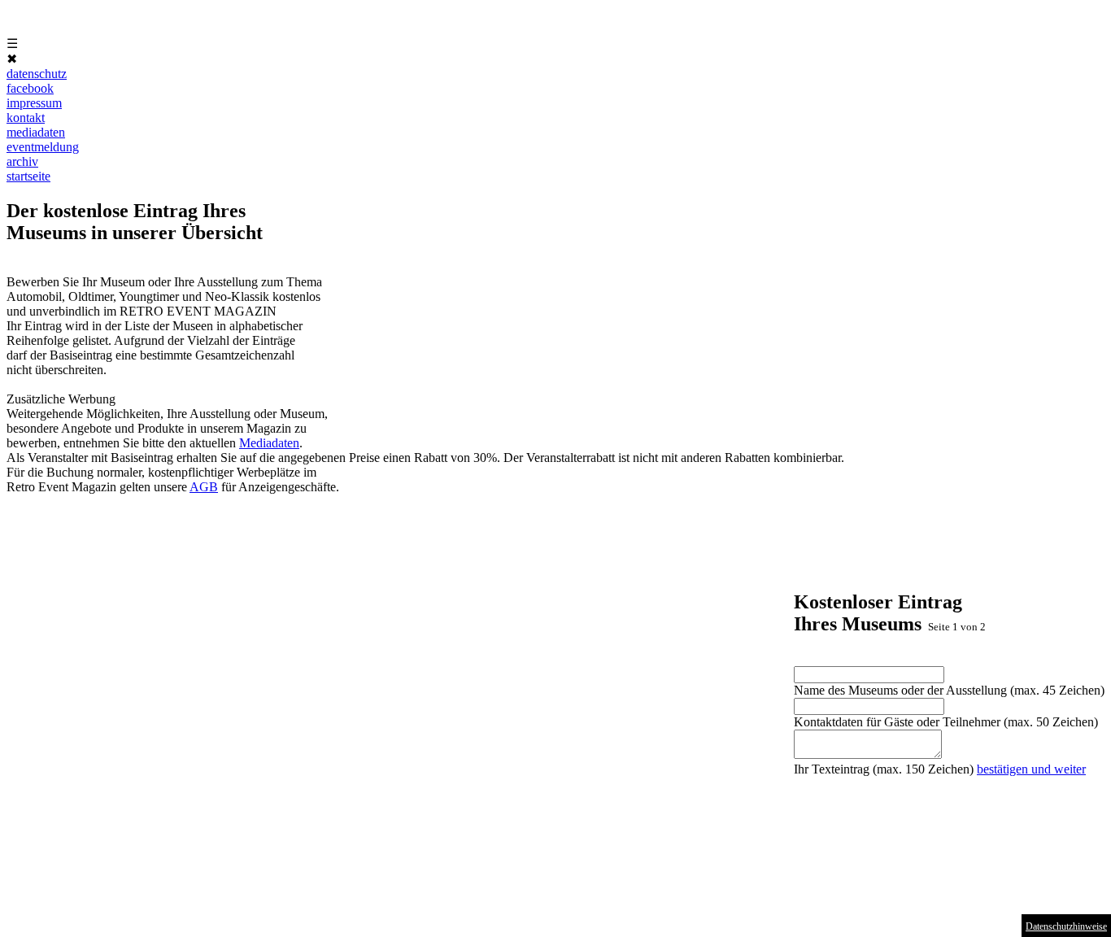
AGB (204, 487)
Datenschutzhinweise (1066, 926)
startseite (28, 176)
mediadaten (36, 132)
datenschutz (37, 74)
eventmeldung (43, 147)
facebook (30, 88)
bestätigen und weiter (1031, 769)
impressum (34, 103)
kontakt (26, 117)
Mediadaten (269, 443)
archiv (22, 161)
